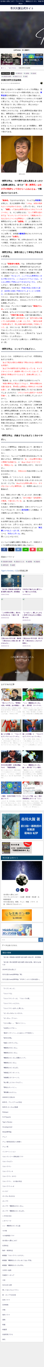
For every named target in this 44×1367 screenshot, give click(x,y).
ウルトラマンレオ (8, 1186)
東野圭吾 (19, 73)
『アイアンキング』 (9, 988)
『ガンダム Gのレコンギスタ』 (12, 1013)
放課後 (27, 73)
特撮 (3, 1324)
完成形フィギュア (8, 1275)
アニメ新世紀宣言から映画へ (12, 1141)
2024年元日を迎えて (9, 969)
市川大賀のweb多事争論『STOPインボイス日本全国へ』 (21, 979)
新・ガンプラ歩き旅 (9, 1295)
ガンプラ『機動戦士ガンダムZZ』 (13, 1211)
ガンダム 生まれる (8, 1196)
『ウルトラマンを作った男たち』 (13, 1008)
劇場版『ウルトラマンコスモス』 (13, 1255)
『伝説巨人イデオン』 (9, 1028)
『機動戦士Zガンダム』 (10, 1052)
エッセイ (5, 1191)
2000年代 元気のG (8, 1097)
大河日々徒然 (6, 1270)
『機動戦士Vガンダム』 (10, 1048)
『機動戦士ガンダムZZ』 (10, 1067)
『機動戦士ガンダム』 (9, 1062)
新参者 (34, 73)
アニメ (4, 1137)
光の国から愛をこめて (9, 1240)
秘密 (26, 76)
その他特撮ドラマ (8, 1235)
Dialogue (5, 1112)
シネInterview (6, 1216)
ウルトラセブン (7, 1161)
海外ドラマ (6, 1314)
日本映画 (5, 1304)
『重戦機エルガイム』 (9, 1092)
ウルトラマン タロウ (9, 1176)
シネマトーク (6, 1221)
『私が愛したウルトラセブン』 (12, 1082)
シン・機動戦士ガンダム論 (11, 1225)
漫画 (3, 1319)
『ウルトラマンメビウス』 (11, 1003)
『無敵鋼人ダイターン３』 (11, 1077)
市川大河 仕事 (7, 1285)
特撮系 (4, 1329)
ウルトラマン (6, 1166)
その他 (4, 1230)
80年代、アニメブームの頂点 (12, 1102)
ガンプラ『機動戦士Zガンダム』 (13, 1206)
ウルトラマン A (7, 1171)
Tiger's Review (5, 73)
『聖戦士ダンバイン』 (9, 1087)
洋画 (3, 1310)
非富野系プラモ (7, 1334)
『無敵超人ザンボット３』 (11, 1072)
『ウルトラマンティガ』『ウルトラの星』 (16, 998)
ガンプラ (5, 1201)
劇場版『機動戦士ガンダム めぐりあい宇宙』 (17, 1260)
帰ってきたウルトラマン (10, 1290)
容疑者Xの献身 (7, 76)
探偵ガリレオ (18, 76)
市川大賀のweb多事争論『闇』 (12, 974)
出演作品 (5, 1245)
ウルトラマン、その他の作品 (12, 1181)
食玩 (3, 1339)
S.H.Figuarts (6, 1117)
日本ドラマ (6, 1300)
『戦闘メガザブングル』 (10, 1043)
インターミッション (9, 1151)
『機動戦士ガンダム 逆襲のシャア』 (14, 1057)
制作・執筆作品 (7, 1250)
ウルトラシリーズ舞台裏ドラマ (12, 1156)
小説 (12, 73)
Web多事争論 (6, 1132)
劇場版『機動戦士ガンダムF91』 (13, 1265)
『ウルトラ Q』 (7, 993)
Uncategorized (7, 1127)
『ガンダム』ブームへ (9, 1018)
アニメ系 (5, 1146)
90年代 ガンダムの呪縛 (10, 1107)
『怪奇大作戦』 (7, 1038)
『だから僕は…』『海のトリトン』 (14, 1023)
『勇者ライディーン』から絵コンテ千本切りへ (18, 1033)
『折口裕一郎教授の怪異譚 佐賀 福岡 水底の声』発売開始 (21, 957)
